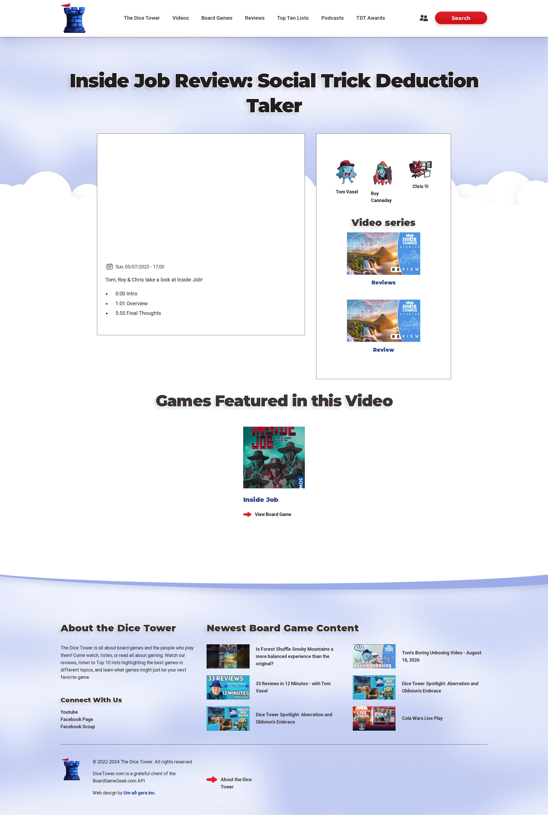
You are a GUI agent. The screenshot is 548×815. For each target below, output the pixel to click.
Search (461, 18)
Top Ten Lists (293, 18)
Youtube (69, 712)
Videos (181, 18)
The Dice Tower (142, 18)
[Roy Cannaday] (383, 173)
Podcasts (332, 18)
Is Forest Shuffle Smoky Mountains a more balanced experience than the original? (294, 656)
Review (383, 350)
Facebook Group (78, 726)
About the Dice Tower (236, 780)
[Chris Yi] (420, 169)
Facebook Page (77, 719)
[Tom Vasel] (346, 172)
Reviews (255, 18)
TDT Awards (370, 18)
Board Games (216, 18)
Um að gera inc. (140, 793)
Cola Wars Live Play (422, 718)
